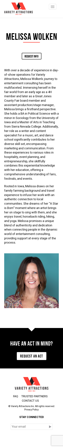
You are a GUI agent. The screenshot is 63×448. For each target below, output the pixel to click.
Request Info (31, 56)
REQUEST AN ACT (31, 356)
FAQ (15, 396)
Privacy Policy (31, 409)
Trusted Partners (34, 396)
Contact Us (30, 401)
